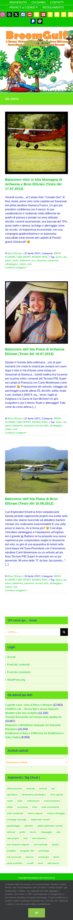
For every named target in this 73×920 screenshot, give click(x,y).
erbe (34, 807)
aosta (15, 260)
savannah (53, 260)
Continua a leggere (15, 267)
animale (30, 788)
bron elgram (56, 794)
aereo (59, 257)
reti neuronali (14, 857)
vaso (40, 863)
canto (10, 800)
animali (43, 788)
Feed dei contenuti (18, 664)
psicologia (44, 850)
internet (11, 832)
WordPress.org (16, 679)
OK (36, 913)
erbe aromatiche (50, 807)
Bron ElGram (15, 253)
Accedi (11, 657)
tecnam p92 (41, 425)
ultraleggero (11, 264)
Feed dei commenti (18, 672)
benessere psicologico (34, 794)
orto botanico (39, 838)
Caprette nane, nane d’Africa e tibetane (28, 704)
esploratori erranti (40, 819)
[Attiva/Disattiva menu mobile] (66, 48)
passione (42, 260)
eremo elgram (35, 813)
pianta (55, 844)
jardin (22, 832)
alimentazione (14, 788)
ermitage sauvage (16, 819)
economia (22, 807)
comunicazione (52, 800)
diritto (10, 807)
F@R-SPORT (23, 257)
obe (58, 832)
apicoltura (12, 794)
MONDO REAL (40, 257)
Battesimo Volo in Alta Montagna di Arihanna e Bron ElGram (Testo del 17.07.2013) (33, 184)
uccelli (30, 863)
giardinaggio (13, 825)
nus (33, 260)
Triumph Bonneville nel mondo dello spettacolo (33, 717)
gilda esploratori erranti (50, 825)
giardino (29, 825)
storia (56, 857)
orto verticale (41, 844)
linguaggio (46, 832)
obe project (13, 838)
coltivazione (33, 800)
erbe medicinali (15, 813)
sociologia (43, 857)
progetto (11, 850)
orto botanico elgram (18, 844)
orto (25, 838)
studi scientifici (14, 863)
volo (29, 264)
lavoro (33, 832)
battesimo (25, 260)
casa (19, 800)
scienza (29, 857)
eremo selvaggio (56, 813)
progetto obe (27, 850)
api (52, 788)
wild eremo (53, 863)
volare (22, 264)
